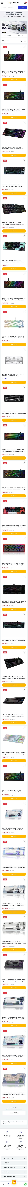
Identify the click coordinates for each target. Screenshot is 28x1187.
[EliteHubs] (13, 3)
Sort (19, 35)
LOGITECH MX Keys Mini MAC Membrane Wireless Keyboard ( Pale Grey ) (12, 374)
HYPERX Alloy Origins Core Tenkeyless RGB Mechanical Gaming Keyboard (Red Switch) (13, 488)
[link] (24, 46)
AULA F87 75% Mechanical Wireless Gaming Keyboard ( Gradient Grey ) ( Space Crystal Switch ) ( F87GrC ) (14, 980)
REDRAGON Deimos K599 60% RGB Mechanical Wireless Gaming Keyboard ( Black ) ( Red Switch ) (12, 147)
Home (4, 16)
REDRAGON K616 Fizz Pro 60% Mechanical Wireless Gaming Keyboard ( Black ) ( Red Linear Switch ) (13, 564)
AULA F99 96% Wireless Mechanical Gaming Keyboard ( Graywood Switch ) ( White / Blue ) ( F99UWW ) (14, 866)
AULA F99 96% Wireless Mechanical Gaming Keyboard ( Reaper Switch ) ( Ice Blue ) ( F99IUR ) (13, 904)
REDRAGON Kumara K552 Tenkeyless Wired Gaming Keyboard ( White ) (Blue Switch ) (13, 753)
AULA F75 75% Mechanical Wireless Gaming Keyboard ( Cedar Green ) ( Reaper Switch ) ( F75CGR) (13, 1093)
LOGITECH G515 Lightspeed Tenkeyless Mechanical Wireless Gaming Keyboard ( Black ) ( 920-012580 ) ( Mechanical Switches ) (14, 715)
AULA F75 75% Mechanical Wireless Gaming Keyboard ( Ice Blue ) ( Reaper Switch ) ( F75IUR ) (13, 1056)
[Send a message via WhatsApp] (25, 1184)
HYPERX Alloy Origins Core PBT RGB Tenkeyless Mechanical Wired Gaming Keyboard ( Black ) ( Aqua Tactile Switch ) (13, 791)
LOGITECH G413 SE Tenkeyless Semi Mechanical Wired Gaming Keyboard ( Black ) (14, 412)
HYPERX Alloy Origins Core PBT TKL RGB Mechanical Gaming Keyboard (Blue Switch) (13, 450)
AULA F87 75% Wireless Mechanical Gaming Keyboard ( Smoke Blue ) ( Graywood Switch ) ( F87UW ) (14, 1018)
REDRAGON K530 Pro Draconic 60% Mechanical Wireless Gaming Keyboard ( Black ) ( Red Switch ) (12, 223)
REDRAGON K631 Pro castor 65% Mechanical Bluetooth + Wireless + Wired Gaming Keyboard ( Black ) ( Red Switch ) (14, 526)
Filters (9, 35)
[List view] (25, 41)
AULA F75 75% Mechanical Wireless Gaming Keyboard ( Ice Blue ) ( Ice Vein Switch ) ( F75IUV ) (13, 829)
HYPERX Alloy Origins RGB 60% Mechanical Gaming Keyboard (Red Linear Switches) (13, 299)
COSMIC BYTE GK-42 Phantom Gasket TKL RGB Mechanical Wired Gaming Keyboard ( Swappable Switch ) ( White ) (13, 337)
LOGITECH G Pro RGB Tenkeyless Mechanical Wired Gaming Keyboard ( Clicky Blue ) (14, 601)
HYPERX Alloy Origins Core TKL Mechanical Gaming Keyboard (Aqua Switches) (13, 110)
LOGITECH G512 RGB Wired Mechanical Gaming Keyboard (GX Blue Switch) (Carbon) (13, 677)
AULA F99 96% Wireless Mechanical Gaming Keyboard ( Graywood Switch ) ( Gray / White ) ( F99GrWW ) (14, 942)
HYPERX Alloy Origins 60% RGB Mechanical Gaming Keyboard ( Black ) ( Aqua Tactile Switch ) (13, 72)
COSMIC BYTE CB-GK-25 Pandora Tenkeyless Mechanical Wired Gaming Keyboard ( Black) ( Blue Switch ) (12, 185)
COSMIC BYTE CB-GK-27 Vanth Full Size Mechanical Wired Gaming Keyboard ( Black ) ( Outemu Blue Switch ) (14, 639)
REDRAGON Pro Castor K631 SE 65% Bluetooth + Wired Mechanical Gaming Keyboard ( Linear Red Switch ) (12, 261)
